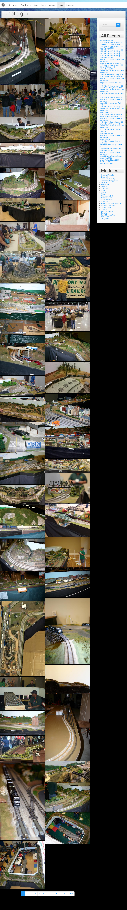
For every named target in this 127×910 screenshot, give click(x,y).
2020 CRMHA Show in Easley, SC (111, 56)
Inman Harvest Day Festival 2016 (111, 88)
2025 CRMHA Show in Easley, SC (111, 42)
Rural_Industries (107, 200)
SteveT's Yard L (106, 207)
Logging (104, 190)
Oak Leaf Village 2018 (107, 67)
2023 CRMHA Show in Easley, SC (111, 50)
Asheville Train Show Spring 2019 (111, 63)
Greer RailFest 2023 (107, 48)
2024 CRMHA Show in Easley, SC (111, 46)
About (36, 5)
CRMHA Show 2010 (107, 164)
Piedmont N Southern (19, 5)
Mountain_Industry (107, 196)
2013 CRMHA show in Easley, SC (111, 122)
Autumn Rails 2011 (106, 133)
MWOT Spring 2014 (106, 113)
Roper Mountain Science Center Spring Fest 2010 (111, 157)
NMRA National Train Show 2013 (111, 116)
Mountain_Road (106, 198)
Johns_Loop (105, 188)
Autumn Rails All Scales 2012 (110, 124)
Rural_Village (105, 202)
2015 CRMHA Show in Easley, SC (111, 107)
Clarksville (104, 177)
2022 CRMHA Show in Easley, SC (111, 52)
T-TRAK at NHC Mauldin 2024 (110, 44)
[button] (22, 51)
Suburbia (104, 209)
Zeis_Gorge (105, 219)
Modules (52, 5)
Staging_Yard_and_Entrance (111, 204)
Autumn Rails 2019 (106, 57)
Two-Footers (105, 217)
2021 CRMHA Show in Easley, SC (111, 54)
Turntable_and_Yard (108, 215)
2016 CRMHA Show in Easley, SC (111, 97)
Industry (104, 186)
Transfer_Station (107, 211)
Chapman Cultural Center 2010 (110, 149)
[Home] (3, 5)
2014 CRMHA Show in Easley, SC (111, 114)
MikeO (103, 192)
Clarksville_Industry (108, 179)
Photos (60, 5)
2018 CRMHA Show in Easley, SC (111, 76)
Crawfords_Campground (109, 181)
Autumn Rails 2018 (106, 69)
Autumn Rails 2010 (106, 150)
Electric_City (105, 185)
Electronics (70, 5)
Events (43, 5)
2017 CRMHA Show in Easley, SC (111, 86)
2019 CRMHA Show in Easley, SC (111, 65)
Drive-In (104, 183)
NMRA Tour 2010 (106, 162)
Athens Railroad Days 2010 (109, 160)
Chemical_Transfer (107, 175)
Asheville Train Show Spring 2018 (111, 75)
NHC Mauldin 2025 (106, 40)
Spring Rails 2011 (106, 139)
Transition (104, 213)
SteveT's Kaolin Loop (108, 205)
